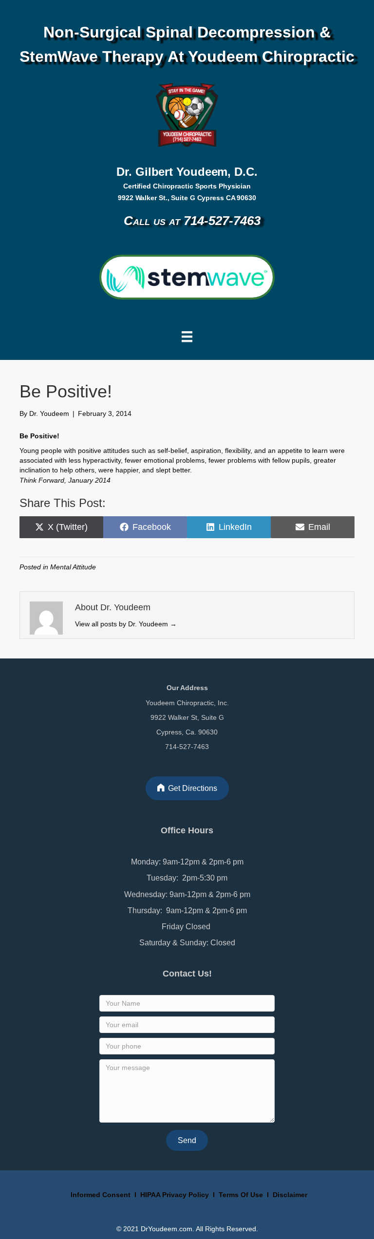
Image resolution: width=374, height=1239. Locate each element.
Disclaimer (290, 1195)
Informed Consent (100, 1195)
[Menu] (187, 336)
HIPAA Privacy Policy (174, 1195)
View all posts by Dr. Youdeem (126, 624)
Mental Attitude (73, 567)
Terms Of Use (242, 1195)
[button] (187, 1140)
